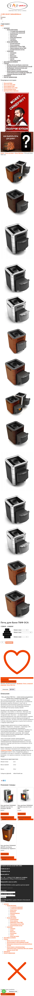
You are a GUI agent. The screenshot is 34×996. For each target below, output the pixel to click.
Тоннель (7, 637)
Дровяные (13, 36)
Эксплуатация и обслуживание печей (19, 66)
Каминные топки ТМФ (17, 46)
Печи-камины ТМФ (9, 86)
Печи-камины (15, 45)
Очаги (12, 54)
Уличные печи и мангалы (11, 91)
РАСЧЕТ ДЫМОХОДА (10, 77)
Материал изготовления (7, 633)
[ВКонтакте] (3, 780)
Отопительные (15, 43)
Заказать (3, 897)
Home (2, 153)
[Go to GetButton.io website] (3, 994)
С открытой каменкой (17, 31)
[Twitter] (5, 780)
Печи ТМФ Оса (19, 153)
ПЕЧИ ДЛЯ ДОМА (12, 42)
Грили (12, 59)
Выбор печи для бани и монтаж (17, 65)
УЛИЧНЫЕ (10, 51)
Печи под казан (15, 60)
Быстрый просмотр (7, 817)
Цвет (7, 630)
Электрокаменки (16, 37)
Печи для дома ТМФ (9, 84)
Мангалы (13, 56)
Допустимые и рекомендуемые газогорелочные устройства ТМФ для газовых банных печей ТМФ (19, 72)
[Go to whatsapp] (4, 991)
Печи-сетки (14, 34)
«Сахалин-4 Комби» (6, 750)
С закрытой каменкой (17, 33)
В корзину (9, 642)
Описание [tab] (5, 689)
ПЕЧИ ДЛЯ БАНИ (12, 30)
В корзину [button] (5, 814)
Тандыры (13, 53)
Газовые (13, 39)
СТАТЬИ (6, 63)
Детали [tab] (12, 689)
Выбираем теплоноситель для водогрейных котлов (17, 68)
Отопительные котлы (17, 49)
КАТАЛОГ (7, 28)
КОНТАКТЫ (7, 75)
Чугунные (13, 40)
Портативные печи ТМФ (18, 48)
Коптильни (14, 57)
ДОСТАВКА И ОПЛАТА (11, 62)
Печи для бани (8, 83)
